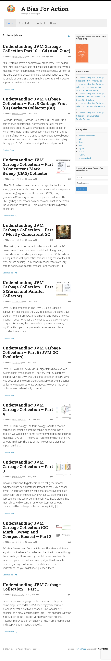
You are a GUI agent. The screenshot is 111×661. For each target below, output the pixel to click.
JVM (38, 56)
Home (10, 23)
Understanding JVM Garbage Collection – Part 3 (28, 466)
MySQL (82, 148)
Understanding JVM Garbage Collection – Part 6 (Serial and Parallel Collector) (28, 289)
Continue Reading (10, 89)
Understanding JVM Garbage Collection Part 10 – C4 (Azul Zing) (36, 49)
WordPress (81, 649)
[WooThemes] (103, 649)
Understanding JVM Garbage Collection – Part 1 (32, 587)
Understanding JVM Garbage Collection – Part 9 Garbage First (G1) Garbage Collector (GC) (35, 103)
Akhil (7, 56)
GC (29, 56)
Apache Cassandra (87, 136)
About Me (24, 23)
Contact (40, 23)
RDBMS (82, 155)
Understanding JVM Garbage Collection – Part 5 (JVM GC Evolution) (32, 352)
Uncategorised (47, 56)
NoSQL (81, 152)
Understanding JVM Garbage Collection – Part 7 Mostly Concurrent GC (28, 230)
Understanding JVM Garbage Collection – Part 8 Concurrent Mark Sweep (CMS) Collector (28, 166)
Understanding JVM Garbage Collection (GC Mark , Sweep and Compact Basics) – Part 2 (27, 529)
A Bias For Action (45, 9)
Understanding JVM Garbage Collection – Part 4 (28, 409)
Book (53, 23)
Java (33, 56)
